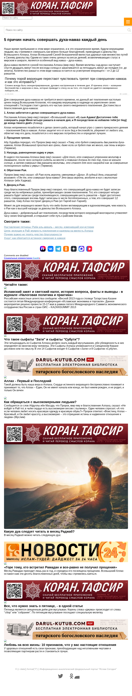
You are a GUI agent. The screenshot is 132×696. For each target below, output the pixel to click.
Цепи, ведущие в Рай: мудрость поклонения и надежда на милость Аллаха (48, 230)
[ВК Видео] (89, 249)
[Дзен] (74, 249)
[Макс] (81, 249)
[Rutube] (43, 249)
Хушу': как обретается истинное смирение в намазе (35, 238)
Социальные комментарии (22, 258)
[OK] (66, 249)
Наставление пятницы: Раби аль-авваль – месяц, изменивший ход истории (49, 227)
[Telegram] (58, 249)
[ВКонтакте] (50, 249)
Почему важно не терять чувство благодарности (33, 234)
